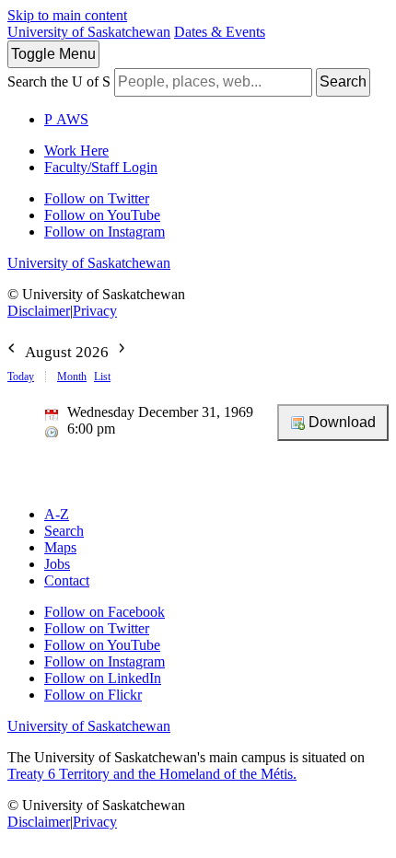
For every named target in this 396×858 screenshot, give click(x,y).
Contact (66, 580)
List (102, 376)
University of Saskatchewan (88, 32)
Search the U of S (59, 81)
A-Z (56, 514)
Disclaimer (38, 311)
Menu (53, 54)
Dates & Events (219, 32)
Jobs (57, 564)
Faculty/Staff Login (100, 167)
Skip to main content (67, 15)
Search (343, 81)
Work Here (76, 150)
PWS (66, 119)
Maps (60, 547)
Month (72, 376)
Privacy (95, 311)
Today (20, 376)
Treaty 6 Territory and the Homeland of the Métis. (152, 774)
